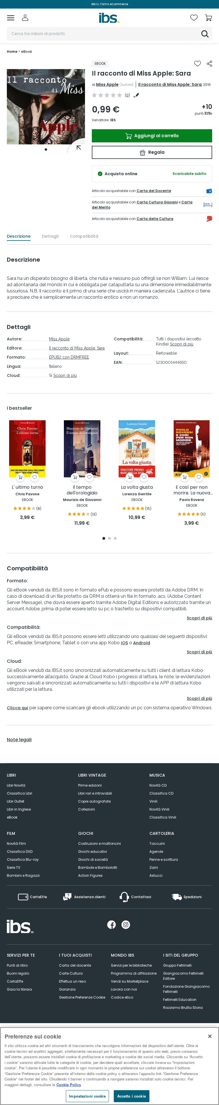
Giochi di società (93, 859)
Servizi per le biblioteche (131, 965)
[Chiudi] (210, 1036)
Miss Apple (107, 84)
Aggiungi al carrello (156, 136)
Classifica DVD (20, 851)
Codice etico (122, 997)
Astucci (156, 875)
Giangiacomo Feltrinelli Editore (183, 976)
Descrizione (19, 236)
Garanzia (67, 989)
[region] (109, 1066)
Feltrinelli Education (179, 999)
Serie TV (13, 867)
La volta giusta (137, 487)
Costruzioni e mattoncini (99, 843)
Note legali (19, 740)
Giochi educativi (92, 851)
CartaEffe (15, 981)
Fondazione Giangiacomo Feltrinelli (186, 989)
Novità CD (158, 785)
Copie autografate (94, 801)
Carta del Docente (154, 190)
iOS (124, 643)
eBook (12, 817)
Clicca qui (17, 708)
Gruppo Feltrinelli (177, 965)
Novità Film (16, 843)
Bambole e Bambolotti (97, 867)
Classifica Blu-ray (23, 859)
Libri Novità (16, 785)
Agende (156, 851)
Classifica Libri (19, 793)
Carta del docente (75, 965)
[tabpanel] (46, 107)
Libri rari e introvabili (95, 793)
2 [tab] (109, 539)
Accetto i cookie (131, 1096)
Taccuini (157, 843)
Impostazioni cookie (87, 1096)
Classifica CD (161, 793)
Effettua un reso (72, 981)
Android (141, 643)
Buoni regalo (18, 973)
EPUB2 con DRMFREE (69, 357)
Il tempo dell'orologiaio (82, 490)
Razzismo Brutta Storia (183, 1007)
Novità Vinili (159, 809)
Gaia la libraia (19, 989)
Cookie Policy (68, 1084)
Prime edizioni (90, 785)
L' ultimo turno (27, 487)
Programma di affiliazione (134, 973)
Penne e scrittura (163, 859)
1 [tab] (46, 149)
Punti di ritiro (17, 965)
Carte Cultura (71, 973)
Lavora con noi (124, 989)
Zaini (153, 867)
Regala (156, 152)
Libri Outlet (15, 801)
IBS (113, 120)
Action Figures (90, 875)
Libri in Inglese (19, 809)
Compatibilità (84, 236)
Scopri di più (65, 375)
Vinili (153, 801)
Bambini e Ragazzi (23, 875)
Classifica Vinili (162, 817)
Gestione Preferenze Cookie (82, 997)
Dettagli (50, 236)
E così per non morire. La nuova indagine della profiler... (191, 490)
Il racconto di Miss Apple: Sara (170, 84)
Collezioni (86, 809)
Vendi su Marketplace (129, 981)
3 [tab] (115, 539)
